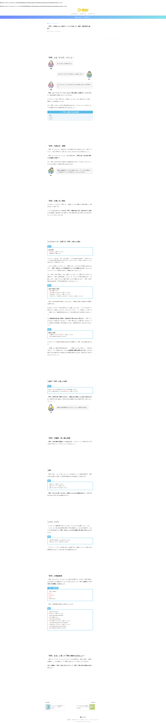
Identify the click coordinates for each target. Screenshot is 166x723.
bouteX (82, 719)
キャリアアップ (91, 13)
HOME (84, 717)
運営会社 (69, 719)
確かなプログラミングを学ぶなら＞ (83, 17)
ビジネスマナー (74, 13)
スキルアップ (83, 13)
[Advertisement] (70, 43)
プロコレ (87, 719)
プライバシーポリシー (94, 719)
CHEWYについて (76, 719)
